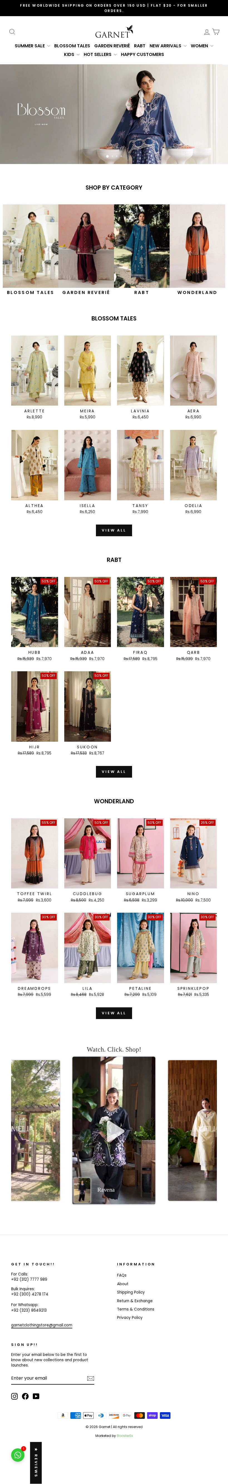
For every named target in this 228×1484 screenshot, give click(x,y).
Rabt (139, 46)
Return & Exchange (135, 1301)
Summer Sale (30, 46)
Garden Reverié (112, 46)
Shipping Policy (131, 1292)
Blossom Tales (72, 46)
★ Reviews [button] (36, 1463)
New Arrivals (166, 46)
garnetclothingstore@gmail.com (41, 1325)
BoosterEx (125, 1435)
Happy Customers (142, 54)
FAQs (122, 1275)
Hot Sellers (98, 54)
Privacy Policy (130, 1317)
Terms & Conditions (135, 1309)
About (122, 1284)
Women (200, 46)
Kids (69, 54)
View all (114, 530)
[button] (114, 1130)
